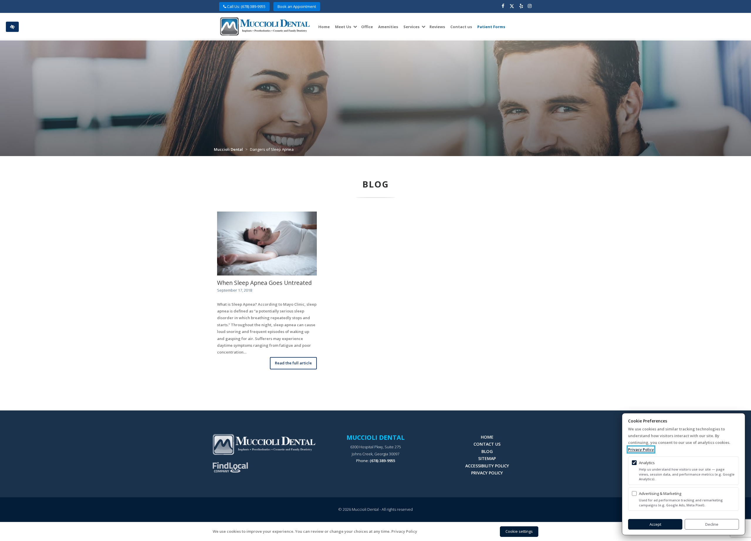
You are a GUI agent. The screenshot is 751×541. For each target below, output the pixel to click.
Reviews (437, 26)
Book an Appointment (297, 6)
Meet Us (343, 26)
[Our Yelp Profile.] (521, 6)
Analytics (647, 462)
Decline (711, 524)
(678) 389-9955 (382, 460)
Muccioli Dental (228, 149)
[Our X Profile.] (512, 6)
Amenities (388, 26)
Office (367, 26)
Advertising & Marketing (660, 493)
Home (324, 26)
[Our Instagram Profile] (530, 6)
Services (411, 26)
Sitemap (487, 458)
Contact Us (486, 444)
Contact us (461, 26)
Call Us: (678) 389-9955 (245, 6)
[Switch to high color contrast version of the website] (12, 27)
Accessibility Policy (487, 466)
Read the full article (293, 363)
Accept (655, 524)
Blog (487, 451)
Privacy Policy (487, 473)
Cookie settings (519, 531)
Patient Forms (491, 26)
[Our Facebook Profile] (503, 6)
